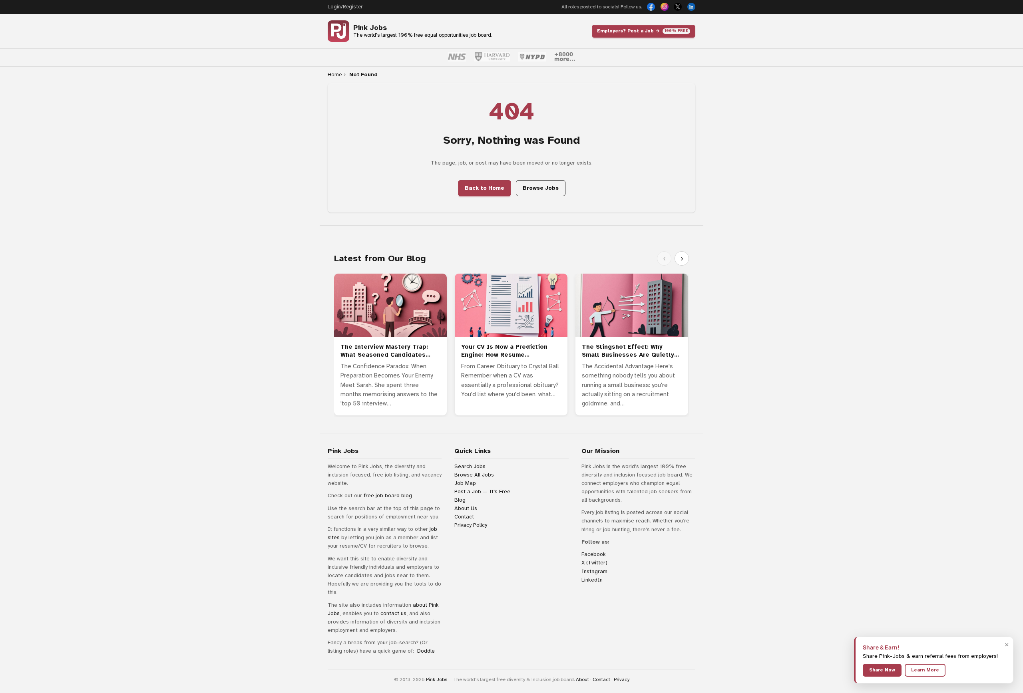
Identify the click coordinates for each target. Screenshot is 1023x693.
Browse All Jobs (474, 474)
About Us (465, 508)
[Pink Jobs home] (338, 31)
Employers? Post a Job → (642, 31)
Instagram (594, 571)
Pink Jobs (370, 28)
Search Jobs (470, 466)
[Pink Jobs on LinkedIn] (691, 7)
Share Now (882, 670)
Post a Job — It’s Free (482, 491)
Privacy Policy (470, 525)
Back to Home (484, 188)
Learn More (925, 670)
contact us (393, 613)
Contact (464, 516)
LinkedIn (592, 579)
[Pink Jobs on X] (678, 7)
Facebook (593, 554)
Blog (460, 499)
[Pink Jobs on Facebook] (651, 7)
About (582, 679)
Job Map (465, 483)
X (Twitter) (594, 562)
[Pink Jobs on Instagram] (665, 7)
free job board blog (388, 495)
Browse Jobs (541, 188)
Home (335, 74)
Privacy (621, 679)
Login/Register (345, 7)
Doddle (426, 650)
